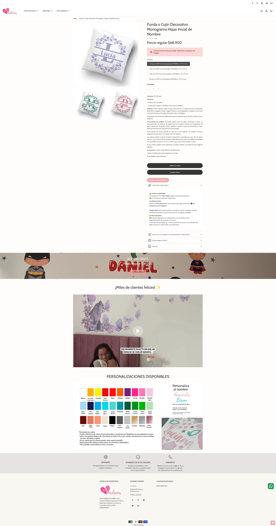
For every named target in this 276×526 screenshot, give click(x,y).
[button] (175, 165)
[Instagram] (262, 3)
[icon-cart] (271, 11)
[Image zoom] (105, 54)
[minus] (149, 89)
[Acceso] (266, 11)
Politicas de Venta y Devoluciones (136, 490)
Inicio (75, 18)
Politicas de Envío (135, 495)
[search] (261, 11)
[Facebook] (252, 3)
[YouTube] (266, 3)
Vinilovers (140, 525)
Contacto (133, 486)
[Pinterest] (257, 3)
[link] (138, 272)
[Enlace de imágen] (182, 398)
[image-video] (138, 331)
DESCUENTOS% (162, 486)
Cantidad (150, 84)
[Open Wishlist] (273, 523)
